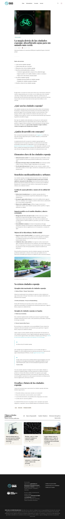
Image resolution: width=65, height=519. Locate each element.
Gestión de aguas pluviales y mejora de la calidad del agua (31, 72)
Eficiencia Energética (54, 416)
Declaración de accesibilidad (52, 485)
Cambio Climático (43, 416)
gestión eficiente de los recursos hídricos (24, 146)
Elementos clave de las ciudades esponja (25, 68)
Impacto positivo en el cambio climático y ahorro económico (31, 73)
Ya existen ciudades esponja (22, 77)
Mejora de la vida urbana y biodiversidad (27, 75)
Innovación (20, 407)
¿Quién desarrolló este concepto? (24, 66)
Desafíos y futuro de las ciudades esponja (25, 83)
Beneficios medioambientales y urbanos (25, 70)
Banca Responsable (31, 416)
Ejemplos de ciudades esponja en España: (27, 81)
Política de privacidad (51, 483)
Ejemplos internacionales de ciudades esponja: (28, 79)
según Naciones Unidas (38, 352)
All (24, 416)
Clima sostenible (18, 37)
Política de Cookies (50, 487)
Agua (16, 407)
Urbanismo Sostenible (27, 407)
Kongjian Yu (39, 135)
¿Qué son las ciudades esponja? (23, 64)
